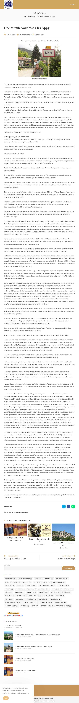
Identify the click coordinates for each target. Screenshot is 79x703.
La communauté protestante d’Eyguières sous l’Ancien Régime (33, 646)
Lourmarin (56, 589)
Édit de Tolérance (63, 606)
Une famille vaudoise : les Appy (46, 16)
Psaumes (60, 595)
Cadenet (27, 582)
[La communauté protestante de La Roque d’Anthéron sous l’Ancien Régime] (8, 635)
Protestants (19, 512)
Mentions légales (36, 698)
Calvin (37, 582)
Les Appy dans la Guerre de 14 (39, 540)
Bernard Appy (39, 34)
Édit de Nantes (47, 606)
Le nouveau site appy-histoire (12, 625)
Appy (13, 512)
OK (6, 698)
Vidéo (35, 606)
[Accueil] (25, 16)
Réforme (43, 599)
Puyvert (9, 599)
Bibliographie (61, 579)
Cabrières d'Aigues (12, 582)
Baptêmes (48, 579)
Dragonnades (59, 582)
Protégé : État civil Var (15, 538)
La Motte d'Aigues (23, 589)
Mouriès (55, 592)
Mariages (31, 592)
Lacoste (9, 589)
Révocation (55, 599)
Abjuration (10, 579)
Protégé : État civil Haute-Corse (24, 658)
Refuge (19, 599)
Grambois (31, 585)
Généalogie (63, 585)
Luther (8, 592)
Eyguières (9, 585)
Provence (48, 595)
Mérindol (66, 592)
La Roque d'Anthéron (41, 589)
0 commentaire (18, 627)
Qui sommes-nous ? (47, 698)
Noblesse (9, 595)
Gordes (20, 585)
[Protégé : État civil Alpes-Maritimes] (8, 671)
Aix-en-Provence (25, 579)
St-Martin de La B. (45, 602)
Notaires (21, 595)
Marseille (43, 592)
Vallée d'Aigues (11, 606)
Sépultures (60, 602)
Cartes (46, 582)
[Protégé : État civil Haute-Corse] (8, 659)
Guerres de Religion (47, 585)
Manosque (19, 592)
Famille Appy (11, 34)
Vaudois (25, 512)
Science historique (12, 602)
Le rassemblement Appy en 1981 (64, 544)
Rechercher (7, 565)
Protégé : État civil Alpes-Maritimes (25, 670)
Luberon (68, 589)
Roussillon (31, 599)
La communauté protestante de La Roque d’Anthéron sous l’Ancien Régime (37, 634)
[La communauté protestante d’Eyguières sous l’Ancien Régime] (8, 647)
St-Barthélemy (30, 602)
